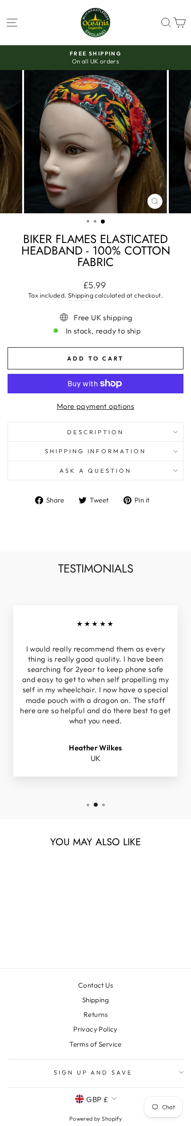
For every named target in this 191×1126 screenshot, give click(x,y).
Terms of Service (95, 1044)
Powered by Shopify (95, 1118)
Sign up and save (93, 1072)
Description (95, 431)
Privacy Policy (95, 1029)
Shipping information (96, 451)
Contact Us (95, 985)
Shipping (80, 295)
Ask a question (95, 470)
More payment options (95, 406)
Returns (95, 1014)
